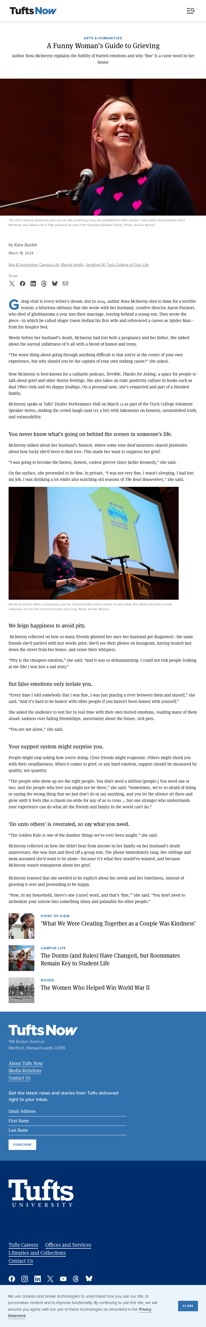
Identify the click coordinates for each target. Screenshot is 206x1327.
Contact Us (20, 1077)
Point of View (55, 916)
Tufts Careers (23, 1244)
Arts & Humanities (103, 38)
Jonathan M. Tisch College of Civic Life (117, 264)
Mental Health (72, 264)
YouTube (63, 1279)
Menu (192, 11)
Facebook (12, 1279)
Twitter (50, 1279)
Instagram (24, 1279)
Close (188, 1306)
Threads (76, 1279)
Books (47, 980)
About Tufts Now (26, 1063)
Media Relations (25, 1070)
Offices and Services (68, 1244)
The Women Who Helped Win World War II (95, 987)
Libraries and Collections (37, 1252)
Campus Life (49, 264)
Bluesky (89, 1279)
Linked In (37, 1279)
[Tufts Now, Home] (33, 11)
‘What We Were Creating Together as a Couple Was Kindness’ (118, 923)
